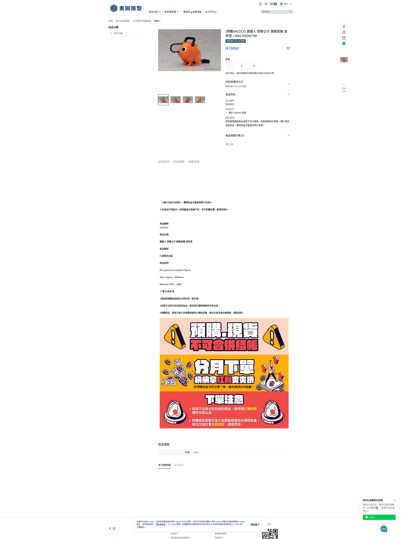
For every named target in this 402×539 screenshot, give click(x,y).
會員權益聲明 (220, 534)
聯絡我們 (218, 538)
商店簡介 (174, 534)
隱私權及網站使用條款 (180, 538)
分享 (231, 144)
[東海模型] (125, 8)
